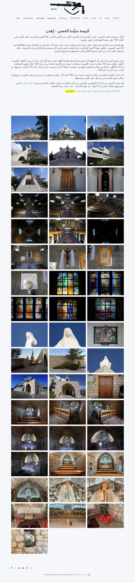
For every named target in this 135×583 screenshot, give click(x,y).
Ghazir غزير (63, 18)
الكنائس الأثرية (40, 18)
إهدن (93, 36)
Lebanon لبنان (28, 18)
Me (101, 18)
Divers (93, 18)
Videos (85, 18)
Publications (75, 18)
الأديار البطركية (51, 18)
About (107, 18)
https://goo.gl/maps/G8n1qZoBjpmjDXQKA (100, 91)
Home (18, 18)
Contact (116, 18)
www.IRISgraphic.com (79, 575)
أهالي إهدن (27, 83)
